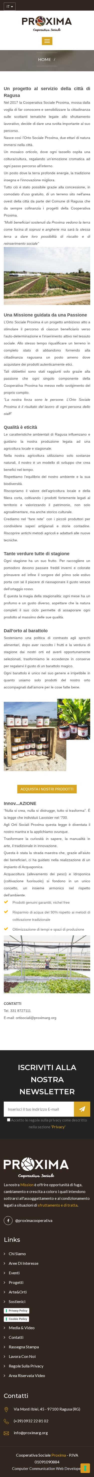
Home (44, 59)
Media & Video (22, 1327)
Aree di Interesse (23, 1263)
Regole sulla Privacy (26, 1365)
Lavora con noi (22, 1356)
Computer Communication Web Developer (47, 1468)
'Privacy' (58, 1126)
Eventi (14, 1272)
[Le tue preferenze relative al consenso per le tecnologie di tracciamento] (85, 1468)
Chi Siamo (17, 1253)
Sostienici (17, 1301)
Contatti (16, 1337)
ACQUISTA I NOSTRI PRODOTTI (47, 789)
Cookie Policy (18, 1319)
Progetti (16, 1282)
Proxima (58, 1455)
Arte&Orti (18, 1291)
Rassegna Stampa (24, 1346)
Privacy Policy (18, 1310)
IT (9, 7)
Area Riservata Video (27, 1375)
